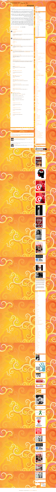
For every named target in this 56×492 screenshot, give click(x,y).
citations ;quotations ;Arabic (39, 61)
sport (36, 113)
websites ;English (38, 131)
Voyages (37, 130)
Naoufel (37, 330)
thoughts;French (38, 118)
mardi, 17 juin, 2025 (17, 92)
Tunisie (36, 125)
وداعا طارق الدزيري (16, 144)
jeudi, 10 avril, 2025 (17, 66)
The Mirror (37, 341)
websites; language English (39, 135)
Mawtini (37, 325)
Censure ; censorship (38, 56)
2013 (37, 31)
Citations (37, 60)
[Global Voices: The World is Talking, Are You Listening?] (40, 408)
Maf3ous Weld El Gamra (39, 320)
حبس (36, 141)
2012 (37, 32)
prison (36, 107)
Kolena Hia (37, 316)
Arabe (36, 44)
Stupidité (37, 114)
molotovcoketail (31, 490)
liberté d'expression (38, 91)
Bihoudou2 (37, 299)
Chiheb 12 (37, 300)
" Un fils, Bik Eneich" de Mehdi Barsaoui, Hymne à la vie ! (20, 138)
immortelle (37, 84)
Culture (36, 65)
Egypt (36, 66)
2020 (37, 14)
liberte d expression (38, 90)
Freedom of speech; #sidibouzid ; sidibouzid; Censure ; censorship (40, 75)
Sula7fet (37, 340)
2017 (37, 27)
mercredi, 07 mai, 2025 (19, 70)
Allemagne (37, 43)
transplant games (38, 120)
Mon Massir (37, 329)
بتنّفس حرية (37, 348)
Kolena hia (37, 86)
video (36, 129)
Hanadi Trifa (37, 309)
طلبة (36, 142)
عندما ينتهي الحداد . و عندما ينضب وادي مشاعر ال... (40, 19)
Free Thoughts (37, 305)
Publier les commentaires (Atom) (23, 131)
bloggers (37, 50)
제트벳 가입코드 (14, 70)
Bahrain (37, 48)
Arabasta (37, 293)
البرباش (37, 8)
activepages (14, 112)
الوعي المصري (37, 347)
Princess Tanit (37, 334)
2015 (37, 29)
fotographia (37, 304)
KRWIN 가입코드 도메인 (15, 79)
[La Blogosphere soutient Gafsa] (39, 252)
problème (37, 108)
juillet (38, 18)
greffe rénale (37, 79)
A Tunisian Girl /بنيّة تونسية (19, 3)
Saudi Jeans (37, 336)
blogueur (37, 54)
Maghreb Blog (37, 321)
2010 (37, 34)
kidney (36, 85)
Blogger (36, 490)
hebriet (36, 310)
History (36, 81)
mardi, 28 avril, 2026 (18, 112)
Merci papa (38, 22)
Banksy (36, 298)
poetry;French (37, 103)
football (36, 71)
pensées (37, 101)
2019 (37, 15)
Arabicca (37, 294)
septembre (38, 17)
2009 (37, 35)
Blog (36, 49)
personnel (37, 102)
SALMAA (14, 92)
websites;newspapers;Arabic (39, 137)
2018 (37, 26)
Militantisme (37, 96)
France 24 (37, 72)
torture (36, 119)
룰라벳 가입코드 (14, 75)
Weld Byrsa (37, 346)
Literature (37, 92)
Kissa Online (37, 315)
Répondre (14, 57)
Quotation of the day (38, 109)
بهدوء (36, 351)
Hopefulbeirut (37, 311)
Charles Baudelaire (38, 59)
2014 (37, 30)
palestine (37, 98)
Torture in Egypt (38, 342)
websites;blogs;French (38, 136)
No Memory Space (38, 331)
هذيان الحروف (37, 352)
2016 (37, 28)
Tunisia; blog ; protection (39, 124)
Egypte (36, 67)
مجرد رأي (12, 133)
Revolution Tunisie (38, 335)
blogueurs (37, 55)
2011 (37, 33)
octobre (38, 16)
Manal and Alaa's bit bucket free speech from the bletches (39, 324)
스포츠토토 (14, 41)
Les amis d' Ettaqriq (38, 317)
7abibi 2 (37, 42)
